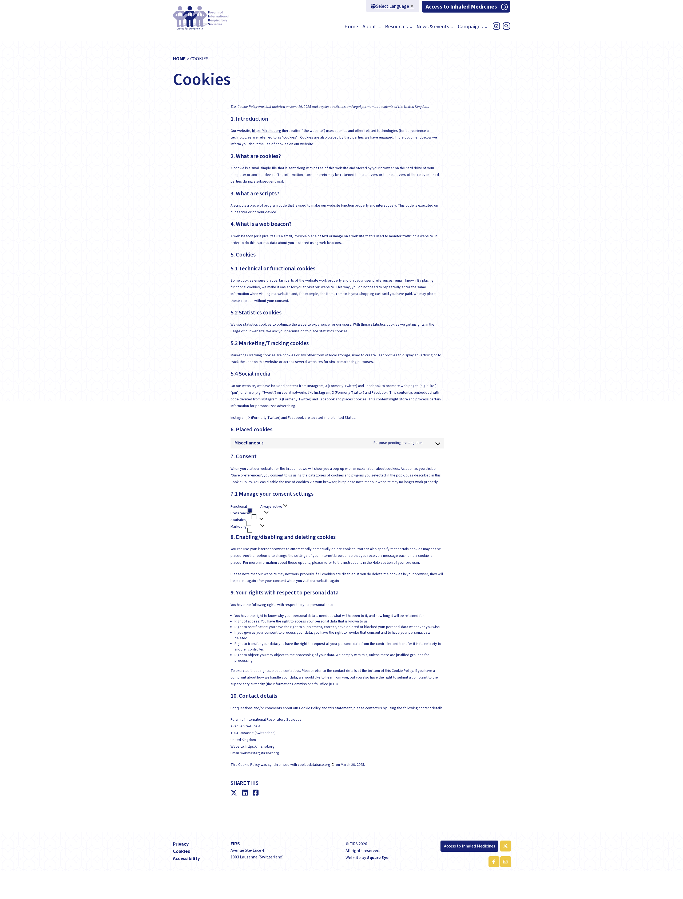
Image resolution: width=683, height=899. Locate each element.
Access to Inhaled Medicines (461, 7)
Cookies (181, 851)
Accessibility (186, 858)
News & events (432, 26)
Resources (396, 26)
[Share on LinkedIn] (246, 793)
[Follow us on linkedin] (504, 861)
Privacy (181, 844)
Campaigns (470, 26)
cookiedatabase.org (314, 764)
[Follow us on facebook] (493, 861)
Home (351, 26)
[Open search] (505, 27)
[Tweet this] (235, 793)
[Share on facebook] (257, 793)
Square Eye (377, 857)
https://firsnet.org (266, 130)
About (369, 26)
